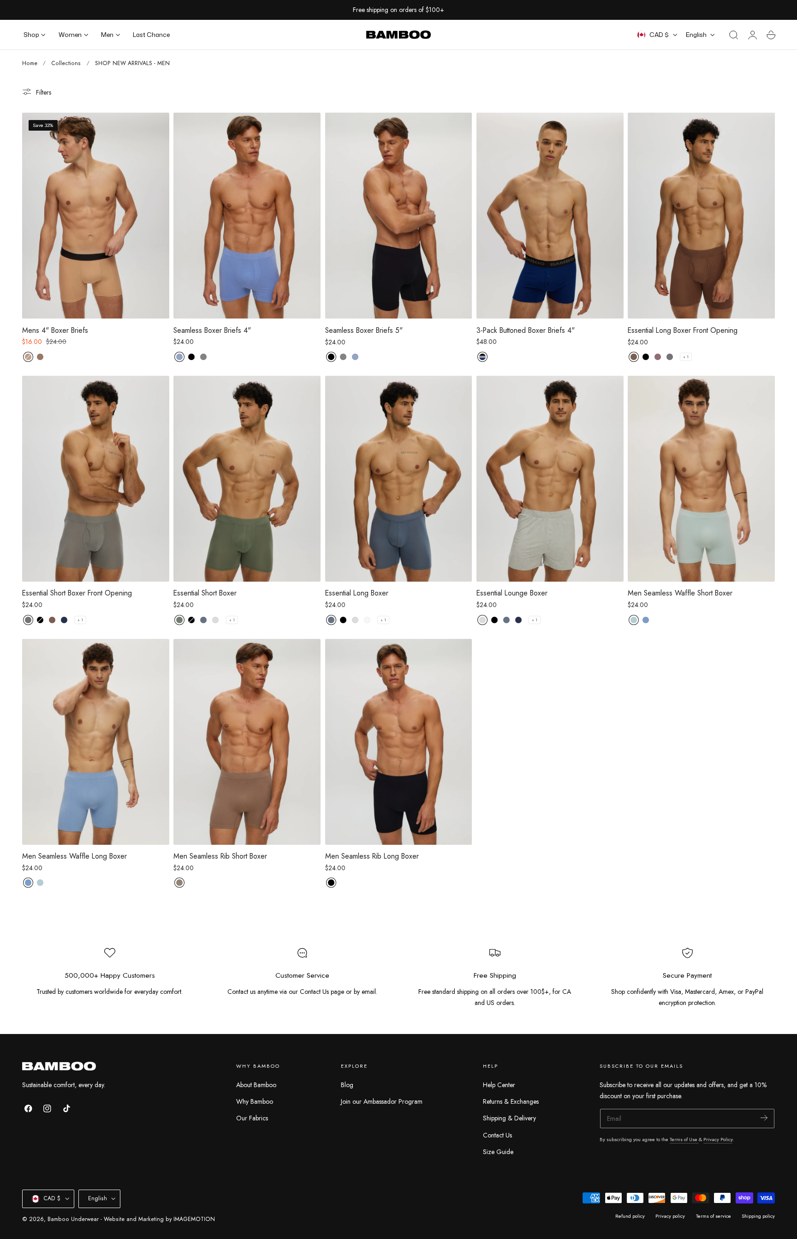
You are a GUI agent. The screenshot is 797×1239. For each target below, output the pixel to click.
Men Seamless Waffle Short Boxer (680, 593)
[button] (734, 35)
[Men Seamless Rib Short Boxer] (247, 742)
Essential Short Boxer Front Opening (77, 593)
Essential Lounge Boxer (511, 593)
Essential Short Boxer (205, 593)
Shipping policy (758, 1216)
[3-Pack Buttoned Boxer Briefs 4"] (550, 216)
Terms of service (713, 1216)
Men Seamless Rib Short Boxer (220, 856)
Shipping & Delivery (509, 1118)
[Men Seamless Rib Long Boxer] (398, 742)
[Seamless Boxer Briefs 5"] (398, 216)
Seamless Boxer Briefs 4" (212, 330)
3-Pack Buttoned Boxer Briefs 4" (525, 330)
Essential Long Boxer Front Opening (683, 330)
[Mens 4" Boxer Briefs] (95, 216)
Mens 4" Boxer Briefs (55, 330)
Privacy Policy (717, 1139)
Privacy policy (670, 1216)
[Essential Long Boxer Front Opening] (701, 216)
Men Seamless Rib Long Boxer (372, 856)
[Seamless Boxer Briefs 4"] (247, 216)
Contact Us (497, 1135)
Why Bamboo (254, 1101)
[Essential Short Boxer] (247, 479)
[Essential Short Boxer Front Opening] (95, 479)
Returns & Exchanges (511, 1101)
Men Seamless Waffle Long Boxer (74, 856)
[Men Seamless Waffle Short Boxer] (701, 479)
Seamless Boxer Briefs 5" (364, 330)
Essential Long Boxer (356, 593)
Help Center (499, 1084)
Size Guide (498, 1151)
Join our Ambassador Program (381, 1101)
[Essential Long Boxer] (398, 479)
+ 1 (686, 357)
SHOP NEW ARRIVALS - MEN (132, 63)
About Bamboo (256, 1084)
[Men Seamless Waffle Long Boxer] (95, 742)
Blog (347, 1084)
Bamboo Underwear (73, 1219)
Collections (66, 63)
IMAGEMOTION (194, 1219)
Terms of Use (684, 1139)
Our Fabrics (252, 1118)
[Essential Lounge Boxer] (550, 479)
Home (29, 63)
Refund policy (630, 1216)
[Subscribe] (764, 1117)
